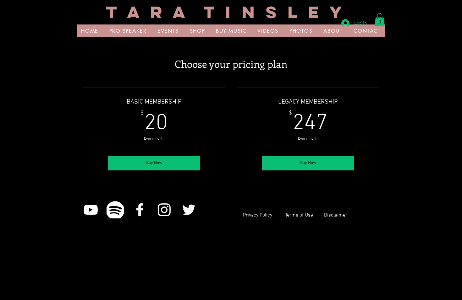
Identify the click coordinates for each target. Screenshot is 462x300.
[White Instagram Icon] (164, 209)
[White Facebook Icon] (139, 209)
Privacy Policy (257, 215)
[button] (379, 19)
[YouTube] (90, 209)
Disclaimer (335, 215)
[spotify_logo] (115, 209)
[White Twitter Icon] (188, 209)
